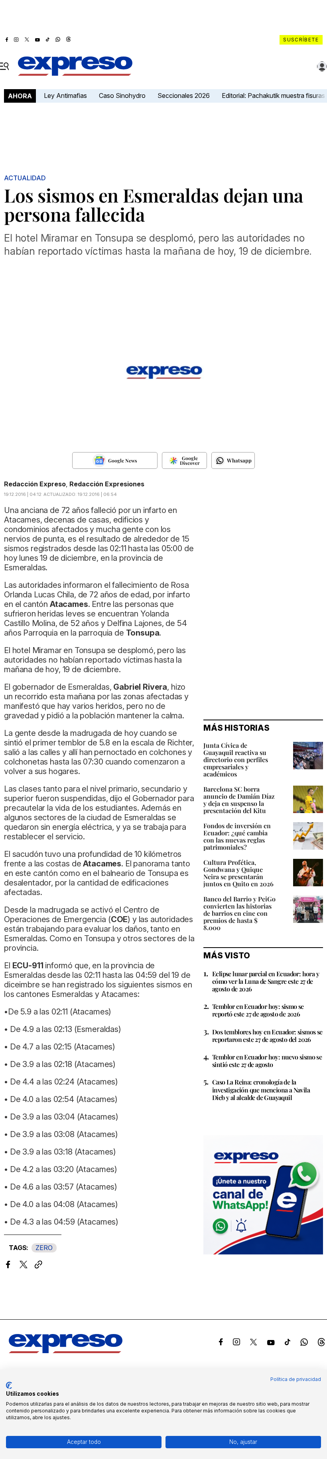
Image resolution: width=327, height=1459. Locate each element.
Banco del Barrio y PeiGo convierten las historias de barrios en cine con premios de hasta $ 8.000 (239, 913)
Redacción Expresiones (106, 484)
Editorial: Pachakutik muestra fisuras (274, 95)
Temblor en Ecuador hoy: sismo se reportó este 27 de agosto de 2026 (258, 1010)
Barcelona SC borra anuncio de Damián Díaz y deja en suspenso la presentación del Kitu (239, 800)
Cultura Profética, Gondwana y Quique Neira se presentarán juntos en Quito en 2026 (238, 873)
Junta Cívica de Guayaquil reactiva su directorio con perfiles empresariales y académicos (235, 759)
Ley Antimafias (65, 95)
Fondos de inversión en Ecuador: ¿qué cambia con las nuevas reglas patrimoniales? (237, 836)
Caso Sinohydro (122, 95)
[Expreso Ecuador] (65, 1351)
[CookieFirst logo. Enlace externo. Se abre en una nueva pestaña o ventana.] (9, 1385)
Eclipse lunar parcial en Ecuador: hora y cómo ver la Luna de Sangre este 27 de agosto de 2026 (265, 981)
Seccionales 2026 (184, 95)
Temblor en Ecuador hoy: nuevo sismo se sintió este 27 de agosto (267, 1061)
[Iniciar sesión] (322, 66)
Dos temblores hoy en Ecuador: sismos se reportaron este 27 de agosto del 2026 (267, 1036)
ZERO (44, 1248)
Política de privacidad (295, 1379)
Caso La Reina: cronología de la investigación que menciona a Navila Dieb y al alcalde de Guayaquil (261, 1089)
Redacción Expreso (35, 484)
